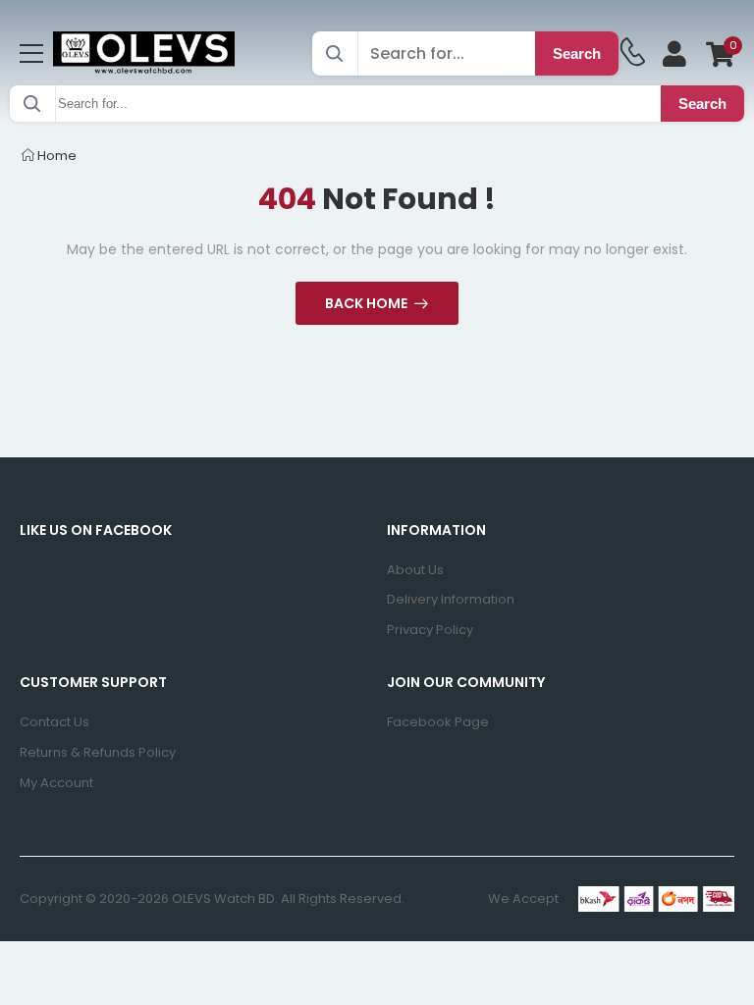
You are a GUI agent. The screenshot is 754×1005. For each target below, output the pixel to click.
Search (577, 53)
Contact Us (54, 722)
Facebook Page (438, 722)
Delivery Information (450, 599)
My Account (56, 782)
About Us (415, 569)
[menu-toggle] (31, 54)
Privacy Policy (430, 629)
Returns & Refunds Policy (98, 752)
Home (55, 155)
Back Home (366, 303)
